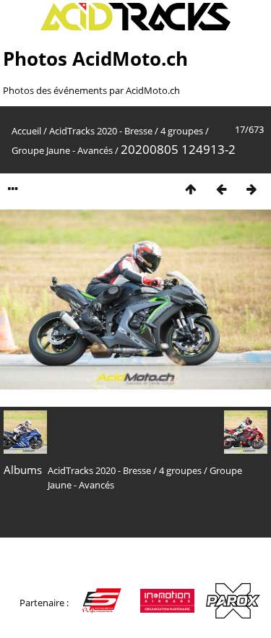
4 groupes (181, 130)
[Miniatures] (191, 189)
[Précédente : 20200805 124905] (221, 189)
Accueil (26, 130)
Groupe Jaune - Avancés (62, 150)
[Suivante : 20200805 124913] (251, 189)
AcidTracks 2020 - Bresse (100, 130)
